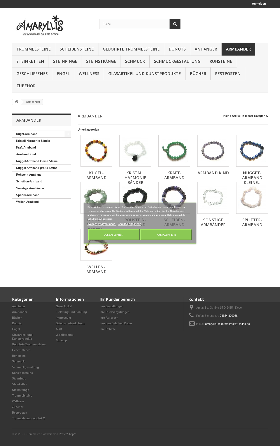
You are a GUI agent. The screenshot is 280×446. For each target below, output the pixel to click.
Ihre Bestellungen (111, 306)
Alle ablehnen (113, 234)
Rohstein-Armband (29, 174)
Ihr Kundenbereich (117, 299)
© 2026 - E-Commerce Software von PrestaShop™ (44, 434)
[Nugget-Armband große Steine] (96, 198)
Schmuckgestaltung (177, 61)
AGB (59, 329)
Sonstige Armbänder (30, 188)
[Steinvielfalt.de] (52, 24)
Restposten (228, 73)
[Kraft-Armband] (174, 151)
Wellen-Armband (27, 201)
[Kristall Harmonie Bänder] (135, 151)
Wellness (89, 73)
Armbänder (238, 49)
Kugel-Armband (26, 134)
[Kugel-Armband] (96, 151)
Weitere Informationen (102, 223)
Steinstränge (101, 61)
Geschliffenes (32, 73)
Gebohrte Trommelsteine (131, 49)
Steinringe (65, 61)
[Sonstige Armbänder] (213, 198)
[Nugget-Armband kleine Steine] (252, 151)
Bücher (198, 73)
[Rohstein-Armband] (135, 198)
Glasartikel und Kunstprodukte (144, 73)
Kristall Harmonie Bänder (33, 140)
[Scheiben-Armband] (174, 198)
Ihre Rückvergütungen (115, 312)
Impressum (63, 317)
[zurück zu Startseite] (16, 102)
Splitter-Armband (27, 195)
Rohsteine (221, 61)
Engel (63, 73)
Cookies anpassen (129, 223)
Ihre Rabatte (108, 329)
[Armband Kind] (213, 151)
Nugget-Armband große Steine (36, 168)
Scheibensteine (77, 49)
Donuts (177, 49)
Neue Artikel (64, 306)
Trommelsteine (33, 49)
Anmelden (259, 3)
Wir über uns (64, 334)
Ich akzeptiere (166, 234)
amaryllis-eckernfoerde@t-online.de (227, 323)
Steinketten (30, 61)
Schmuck (135, 61)
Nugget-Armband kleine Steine (37, 161)
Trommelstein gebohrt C (28, 418)
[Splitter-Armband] (252, 198)
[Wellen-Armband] (96, 245)
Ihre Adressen (109, 317)
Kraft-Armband (26, 147)
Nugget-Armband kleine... (252, 177)
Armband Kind (26, 154)
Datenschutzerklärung (70, 323)
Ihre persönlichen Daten (116, 323)
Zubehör (25, 85)
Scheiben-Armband (29, 181)
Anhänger (206, 49)
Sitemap (61, 340)
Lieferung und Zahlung (71, 312)
